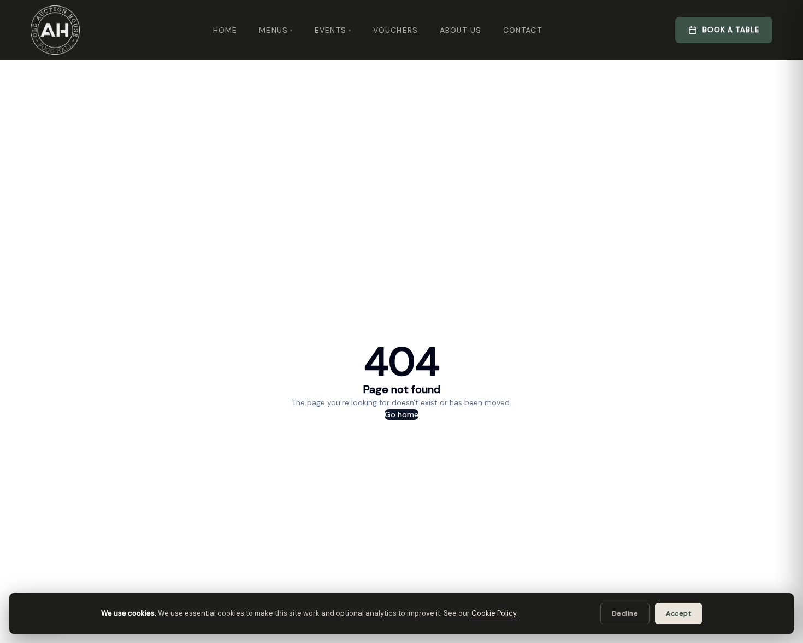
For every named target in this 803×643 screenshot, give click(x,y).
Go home (401, 414)
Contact (522, 30)
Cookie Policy (493, 613)
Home (225, 30)
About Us (460, 30)
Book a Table (730, 29)
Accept (678, 613)
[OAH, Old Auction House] (55, 30)
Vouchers (395, 30)
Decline (625, 613)
